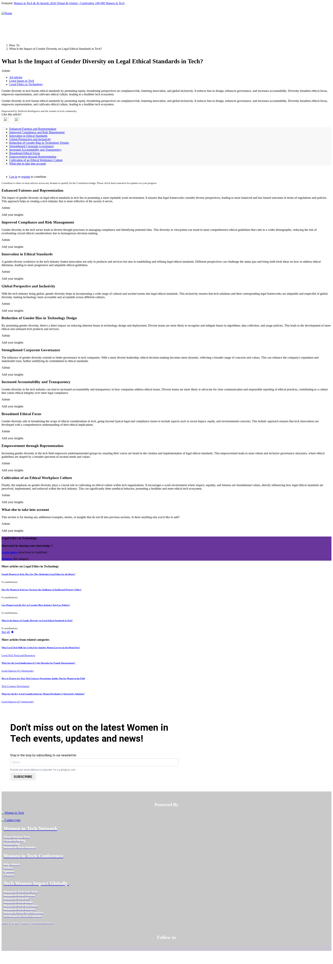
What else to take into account (27, 163)
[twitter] (34, 948)
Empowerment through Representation (32, 156)
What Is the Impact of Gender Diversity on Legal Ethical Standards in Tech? (37, 620)
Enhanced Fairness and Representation (32, 128)
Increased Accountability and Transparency (35, 149)
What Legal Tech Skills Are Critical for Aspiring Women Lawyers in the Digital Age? (41, 647)
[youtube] (43, 948)
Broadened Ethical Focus (24, 153)
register (26, 176)
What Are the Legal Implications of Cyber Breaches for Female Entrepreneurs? (38, 663)
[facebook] (5, 948)
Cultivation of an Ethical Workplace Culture (36, 160)
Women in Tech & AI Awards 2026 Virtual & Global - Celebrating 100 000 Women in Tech (69, 3)
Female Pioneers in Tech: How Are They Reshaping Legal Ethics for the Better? (38, 574)
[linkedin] (15, 948)
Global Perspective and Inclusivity (30, 139)
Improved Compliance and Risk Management (37, 132)
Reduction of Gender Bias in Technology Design (39, 142)
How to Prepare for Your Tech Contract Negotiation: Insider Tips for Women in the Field (43, 678)
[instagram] (24, 948)
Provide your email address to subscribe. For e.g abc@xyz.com (43, 769)
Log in (13, 176)
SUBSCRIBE (23, 776)
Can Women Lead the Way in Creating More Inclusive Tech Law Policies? (36, 605)
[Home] (7, 13)
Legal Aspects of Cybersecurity (18, 670)
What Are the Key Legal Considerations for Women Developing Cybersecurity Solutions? (43, 694)
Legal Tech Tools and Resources (18, 655)
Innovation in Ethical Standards (28, 135)
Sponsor (7, 558)
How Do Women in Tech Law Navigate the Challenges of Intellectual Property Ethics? (42, 589)
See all (6, 632)
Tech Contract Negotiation (15, 686)
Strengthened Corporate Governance (31, 146)
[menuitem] (16, 837)
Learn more (9, 552)
